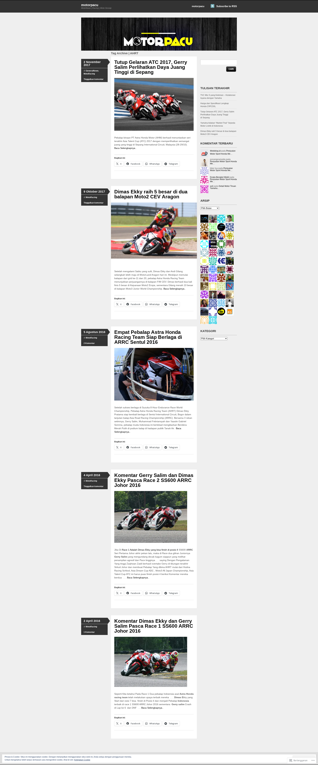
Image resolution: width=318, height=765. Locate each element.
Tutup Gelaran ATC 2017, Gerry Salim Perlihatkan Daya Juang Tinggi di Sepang (150, 67)
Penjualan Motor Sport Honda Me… (223, 162)
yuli (211, 186)
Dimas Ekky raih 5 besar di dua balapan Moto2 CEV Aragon (150, 194)
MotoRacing (89, 74)
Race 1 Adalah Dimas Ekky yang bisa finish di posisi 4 (150, 549)
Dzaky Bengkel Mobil (219, 177)
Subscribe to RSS (226, 6)
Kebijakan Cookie (82, 760)
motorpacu (89, 5)
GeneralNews (92, 71)
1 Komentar (89, 632)
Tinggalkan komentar (94, 79)
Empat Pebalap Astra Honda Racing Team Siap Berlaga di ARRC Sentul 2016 (148, 337)
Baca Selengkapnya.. (125, 148)
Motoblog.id (215, 151)
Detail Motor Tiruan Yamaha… (223, 187)
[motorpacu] (159, 50)
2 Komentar (89, 343)
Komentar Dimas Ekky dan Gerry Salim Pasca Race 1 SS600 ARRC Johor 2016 (153, 626)
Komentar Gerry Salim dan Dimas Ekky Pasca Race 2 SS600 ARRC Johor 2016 (153, 480)
